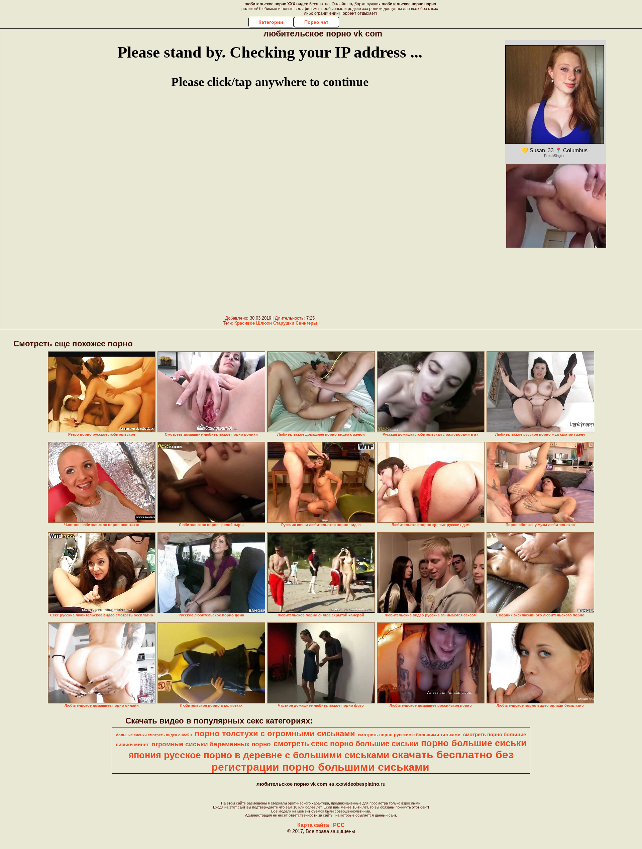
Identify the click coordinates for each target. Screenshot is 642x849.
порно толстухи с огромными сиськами (275, 733)
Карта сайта (313, 825)
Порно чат (316, 22)
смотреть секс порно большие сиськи (346, 743)
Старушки (283, 323)
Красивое (244, 323)
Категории (270, 22)
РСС (339, 825)
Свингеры (306, 323)
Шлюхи (264, 323)
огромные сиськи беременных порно (211, 744)
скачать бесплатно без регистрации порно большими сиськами (362, 761)
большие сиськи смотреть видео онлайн (154, 735)
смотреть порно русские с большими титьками (409, 734)
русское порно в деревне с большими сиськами (276, 755)
